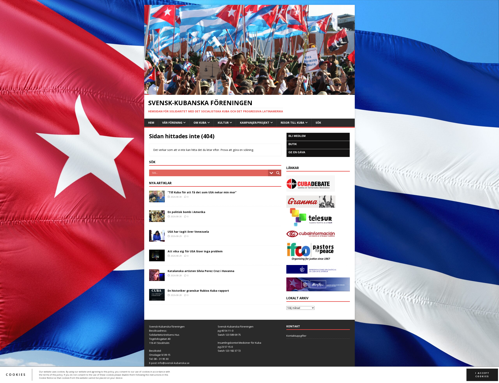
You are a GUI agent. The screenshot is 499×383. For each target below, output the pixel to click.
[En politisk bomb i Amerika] (157, 219)
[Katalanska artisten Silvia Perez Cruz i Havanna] (157, 278)
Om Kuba (200, 122)
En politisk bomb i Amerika (186, 212)
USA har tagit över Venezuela (188, 231)
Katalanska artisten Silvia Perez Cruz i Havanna (201, 271)
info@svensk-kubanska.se (173, 363)
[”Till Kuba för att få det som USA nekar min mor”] (157, 200)
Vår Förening (172, 122)
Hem (151, 122)
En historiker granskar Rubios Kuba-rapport (198, 290)
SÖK (318, 122)
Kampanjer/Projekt (254, 122)
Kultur (223, 122)
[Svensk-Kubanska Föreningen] (249, 92)
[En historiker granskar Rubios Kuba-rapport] (157, 298)
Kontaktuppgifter (296, 335)
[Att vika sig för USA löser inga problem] (157, 259)
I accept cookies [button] (482, 375)
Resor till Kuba (292, 122)
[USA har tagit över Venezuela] (157, 239)
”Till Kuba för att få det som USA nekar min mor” (202, 192)
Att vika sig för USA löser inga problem (195, 251)
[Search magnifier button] (278, 173)
